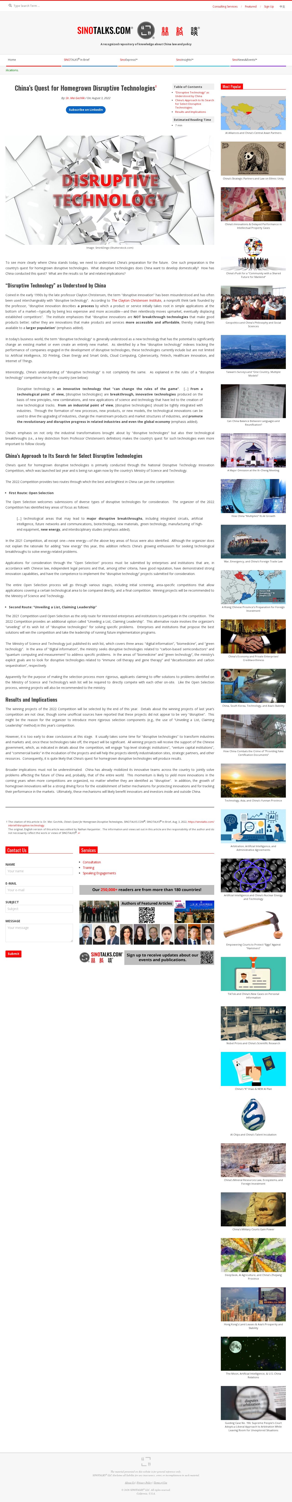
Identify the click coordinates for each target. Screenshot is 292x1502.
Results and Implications (190, 111)
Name (10, 864)
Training (88, 867)
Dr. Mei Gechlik (75, 98)
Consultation (92, 862)
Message (12, 921)
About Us (130, 1482)
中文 (282, 6)
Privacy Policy (144, 1482)
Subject (12, 902)
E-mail (11, 883)
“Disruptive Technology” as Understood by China (192, 94)
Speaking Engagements (99, 873)
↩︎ (79, 833)
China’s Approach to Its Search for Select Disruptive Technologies (194, 103)
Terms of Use (160, 1482)
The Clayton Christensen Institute (137, 300)
